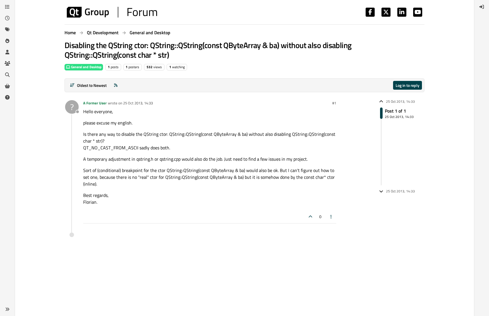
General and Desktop (86, 67)
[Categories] (7, 6)
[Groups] (7, 63)
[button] (7, 309)
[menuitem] (482, 6)
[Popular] (7, 40)
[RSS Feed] (115, 85)
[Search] (7, 74)
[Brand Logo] (112, 12)
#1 (334, 103)
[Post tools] (331, 216)
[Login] (482, 6)
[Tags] (7, 29)
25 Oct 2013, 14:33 (138, 103)
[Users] (7, 52)
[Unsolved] (7, 97)
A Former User (95, 103)
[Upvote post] (310, 216)
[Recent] (7, 18)
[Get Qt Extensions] (7, 86)
